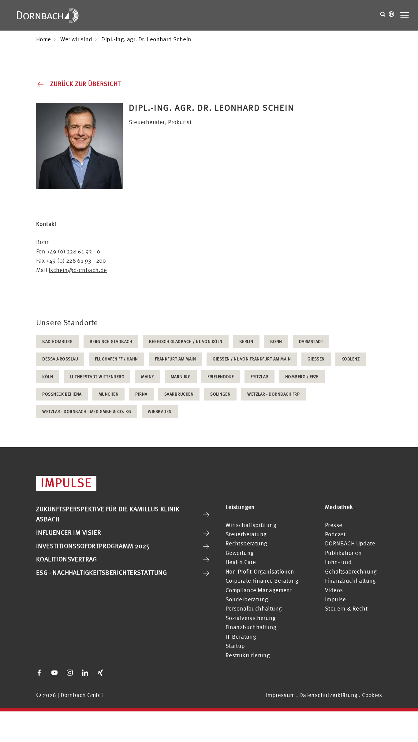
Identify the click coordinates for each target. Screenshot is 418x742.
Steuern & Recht (346, 608)
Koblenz (350, 358)
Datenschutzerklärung (328, 695)
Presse (333, 525)
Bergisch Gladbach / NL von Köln (185, 341)
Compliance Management (259, 590)
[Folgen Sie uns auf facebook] (39, 673)
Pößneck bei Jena (62, 394)
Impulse (335, 599)
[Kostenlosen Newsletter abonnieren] (116, 673)
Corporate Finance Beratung (262, 580)
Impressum (280, 695)
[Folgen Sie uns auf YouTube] (54, 673)
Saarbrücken (179, 394)
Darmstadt (311, 341)
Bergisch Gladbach (111, 341)
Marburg (181, 376)
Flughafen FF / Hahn (116, 358)
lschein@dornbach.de (78, 270)
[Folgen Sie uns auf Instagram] (70, 673)
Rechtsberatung (246, 543)
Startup (235, 645)
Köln (47, 376)
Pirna (141, 394)
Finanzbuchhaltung (251, 627)
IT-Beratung (241, 636)
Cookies (372, 695)
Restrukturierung (248, 655)
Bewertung (240, 552)
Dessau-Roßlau (60, 358)
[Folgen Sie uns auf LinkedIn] (85, 673)
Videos (334, 590)
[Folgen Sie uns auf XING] (100, 673)
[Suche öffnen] (383, 14)
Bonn (276, 341)
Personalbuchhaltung (254, 608)
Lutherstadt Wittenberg (97, 376)
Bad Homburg (57, 341)
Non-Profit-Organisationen (260, 571)
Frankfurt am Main (175, 358)
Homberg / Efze (302, 376)
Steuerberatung (246, 534)
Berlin (246, 341)
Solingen (220, 394)
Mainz (147, 376)
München (109, 394)
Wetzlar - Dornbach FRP (273, 394)
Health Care (241, 562)
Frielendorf (220, 376)
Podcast (335, 534)
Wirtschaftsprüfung (251, 525)
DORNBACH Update (350, 543)
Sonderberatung (247, 599)
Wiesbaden (160, 411)
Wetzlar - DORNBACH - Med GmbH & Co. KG (86, 411)
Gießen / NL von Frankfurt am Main (252, 358)
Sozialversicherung (251, 618)
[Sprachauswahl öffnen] (391, 14)
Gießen (316, 358)
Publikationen (343, 552)
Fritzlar (259, 376)
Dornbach (48, 15)
